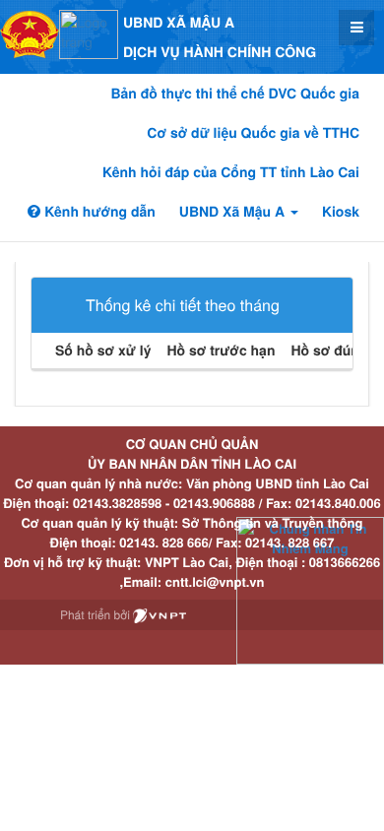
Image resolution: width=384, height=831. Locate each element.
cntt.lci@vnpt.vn (215, 581)
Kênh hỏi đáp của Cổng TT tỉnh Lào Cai (230, 172)
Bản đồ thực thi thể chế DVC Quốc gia (234, 93)
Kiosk (340, 212)
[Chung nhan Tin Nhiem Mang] (310, 589)
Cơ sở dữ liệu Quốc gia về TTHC (253, 133)
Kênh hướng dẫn (97, 212)
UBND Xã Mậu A (233, 212)
